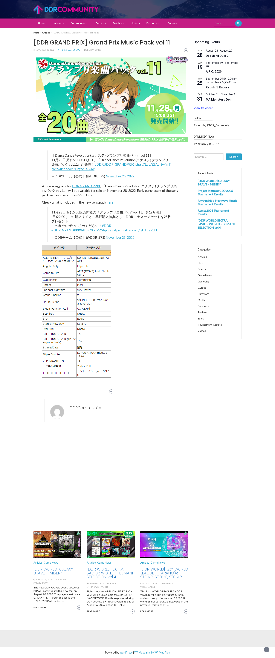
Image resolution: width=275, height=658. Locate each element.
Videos (202, 331)
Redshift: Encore (217, 87)
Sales (201, 318)
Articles (117, 23)
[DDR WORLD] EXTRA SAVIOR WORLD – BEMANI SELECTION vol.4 (110, 573)
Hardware (203, 294)
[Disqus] (110, 477)
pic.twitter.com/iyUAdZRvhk (137, 230)
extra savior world (97, 587)
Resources (152, 23)
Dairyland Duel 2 (217, 56)
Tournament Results (210, 324)
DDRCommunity (85, 408)
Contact (172, 23)
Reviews (203, 312)
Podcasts (203, 306)
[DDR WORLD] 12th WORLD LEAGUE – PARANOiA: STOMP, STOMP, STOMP (164, 573)
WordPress (126, 652)
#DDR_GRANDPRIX (119, 164)
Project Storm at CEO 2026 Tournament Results (215, 192)
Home (41, 23)
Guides (202, 287)
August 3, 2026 (149, 583)
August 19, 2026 (44, 579)
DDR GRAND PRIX (86, 186)
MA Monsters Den (218, 99)
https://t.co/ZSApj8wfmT (152, 164)
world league (147, 587)
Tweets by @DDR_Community (212, 125)
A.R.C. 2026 (213, 71)
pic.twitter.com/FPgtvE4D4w (72, 169)
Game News (74, 50)
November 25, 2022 (45, 50)
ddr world (61, 579)
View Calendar (203, 108)
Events (100, 23)
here (110, 202)
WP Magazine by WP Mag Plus (152, 652)
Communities (79, 23)
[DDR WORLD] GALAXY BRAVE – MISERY (53, 571)
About (58, 23)
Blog (200, 263)
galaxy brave (40, 583)
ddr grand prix (92, 50)
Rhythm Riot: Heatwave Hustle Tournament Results (217, 202)
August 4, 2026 (96, 583)
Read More (40, 607)
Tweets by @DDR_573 (207, 144)
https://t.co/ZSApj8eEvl (98, 230)
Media (134, 23)
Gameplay (203, 281)
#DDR (99, 164)
